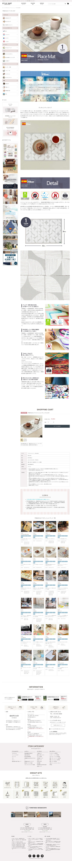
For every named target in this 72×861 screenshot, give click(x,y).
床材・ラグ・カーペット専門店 (55, 758)
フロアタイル (5, 14)
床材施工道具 (7, 90)
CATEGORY (23, 4)
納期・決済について (40, 754)
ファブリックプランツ (37, 849)
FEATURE (33, 4)
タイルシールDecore (56, 839)
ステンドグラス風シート (35, 839)
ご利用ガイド (39, 753)
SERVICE (42, 4)
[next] (41, 436)
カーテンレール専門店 (53, 753)
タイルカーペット (8, 47)
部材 (4, 80)
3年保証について (40, 758)
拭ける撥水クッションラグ (10, 57)
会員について (39, 759)
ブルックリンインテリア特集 (30, 764)
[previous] (21, 436)
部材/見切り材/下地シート (16, 761)
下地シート (7, 87)
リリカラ (7, 41)
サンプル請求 (39, 756)
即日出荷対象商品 (28, 756)
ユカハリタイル (48, 839)
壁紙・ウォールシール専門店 (55, 759)
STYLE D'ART (35, 858)
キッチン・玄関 (8, 67)
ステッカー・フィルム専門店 (55, 756)
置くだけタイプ (8, 21)
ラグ (4, 50)
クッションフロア (15, 754)
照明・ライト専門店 (53, 761)
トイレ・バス (7, 70)
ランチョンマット (8, 77)
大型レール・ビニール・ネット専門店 (55, 764)
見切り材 (7, 83)
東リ (6, 31)
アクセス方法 (27, 830)
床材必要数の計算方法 (28, 753)
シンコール (7, 34)
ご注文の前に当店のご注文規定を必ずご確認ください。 (38, 499)
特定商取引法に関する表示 (42, 764)
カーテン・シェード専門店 (54, 754)
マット (13, 759)
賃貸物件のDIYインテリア (29, 761)
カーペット (5, 44)
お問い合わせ (39, 761)
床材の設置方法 (27, 754)
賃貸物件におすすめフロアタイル (30, 759)
